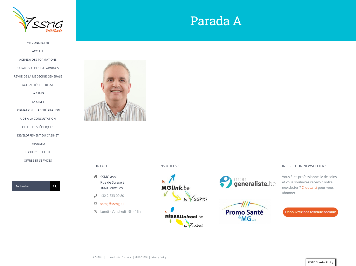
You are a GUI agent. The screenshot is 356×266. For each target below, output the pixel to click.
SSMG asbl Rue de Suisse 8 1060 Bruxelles (112, 182)
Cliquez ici (309, 187)
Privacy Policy (158, 257)
